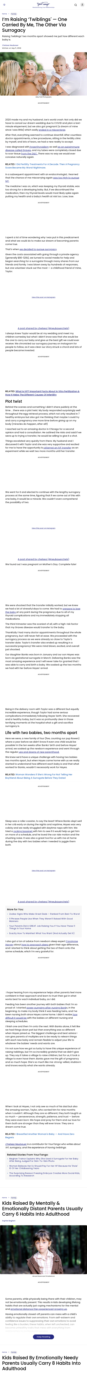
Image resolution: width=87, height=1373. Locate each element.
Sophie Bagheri (8, 1221)
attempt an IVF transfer (57, 447)
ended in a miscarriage (52, 129)
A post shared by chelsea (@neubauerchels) (43, 328)
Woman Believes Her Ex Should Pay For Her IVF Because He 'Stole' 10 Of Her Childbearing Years (43, 1167)
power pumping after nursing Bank (46, 1007)
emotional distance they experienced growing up (39, 1309)
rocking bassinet (23, 831)
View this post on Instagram (43, 297)
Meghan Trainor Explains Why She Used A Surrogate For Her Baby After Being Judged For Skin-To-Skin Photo (43, 1159)
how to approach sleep (35, 944)
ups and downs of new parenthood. (39, 752)
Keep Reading (43, 1337)
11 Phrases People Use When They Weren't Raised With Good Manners (41, 919)
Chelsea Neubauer (10, 45)
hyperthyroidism (39, 146)
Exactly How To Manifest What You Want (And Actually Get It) (42, 933)
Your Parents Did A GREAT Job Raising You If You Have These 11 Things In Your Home (42, 927)
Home (4, 14)
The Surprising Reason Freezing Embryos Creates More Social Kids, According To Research (44, 1174)
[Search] (75, 4)
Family (13, 14)
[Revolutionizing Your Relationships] (43, 4)
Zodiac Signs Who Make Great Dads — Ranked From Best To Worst (44, 914)
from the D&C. (29, 153)
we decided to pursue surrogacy (38, 249)
